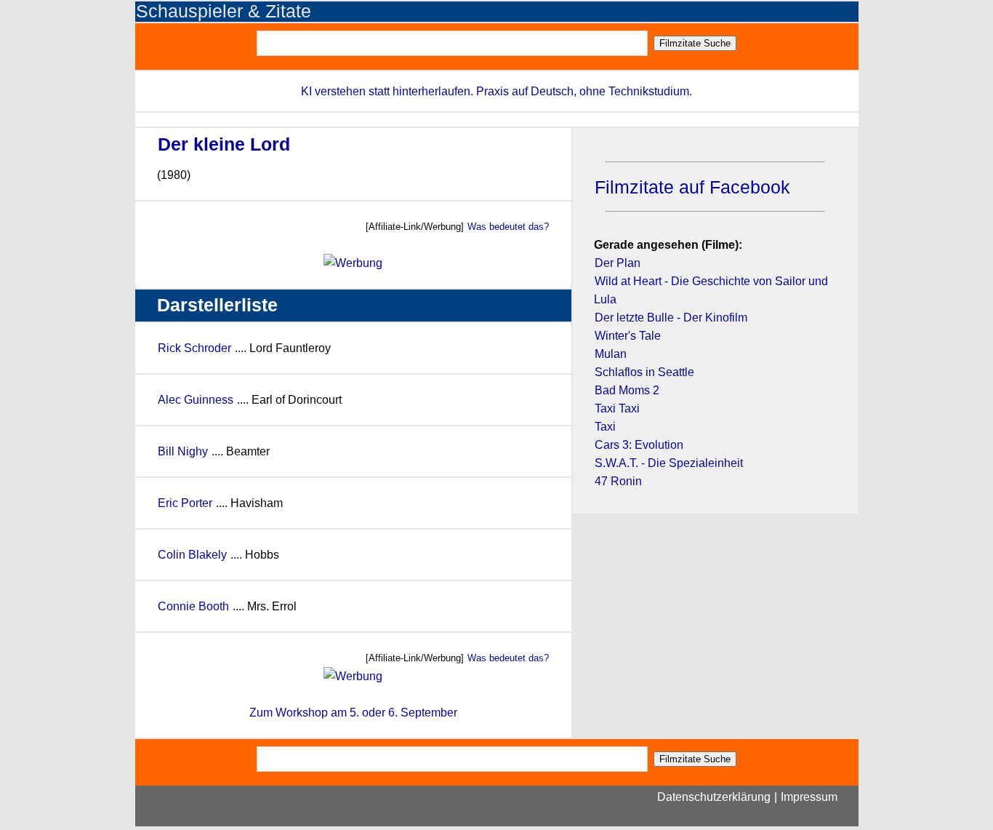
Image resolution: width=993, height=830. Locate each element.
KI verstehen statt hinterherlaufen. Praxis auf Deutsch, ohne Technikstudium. (496, 91)
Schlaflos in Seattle (644, 372)
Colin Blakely (192, 554)
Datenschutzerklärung (714, 797)
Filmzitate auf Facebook (692, 187)
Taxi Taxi (617, 408)
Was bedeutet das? (508, 226)
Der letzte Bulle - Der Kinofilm (671, 317)
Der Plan (617, 263)
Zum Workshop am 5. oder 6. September (353, 712)
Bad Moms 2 (627, 390)
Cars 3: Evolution (639, 445)
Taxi (605, 426)
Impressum (809, 797)
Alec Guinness (195, 400)
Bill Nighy (183, 451)
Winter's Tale (628, 336)
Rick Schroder (194, 348)
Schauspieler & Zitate (223, 11)
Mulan (611, 354)
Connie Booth (193, 606)
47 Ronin (618, 481)
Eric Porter (185, 503)
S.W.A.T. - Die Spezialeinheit (669, 463)
